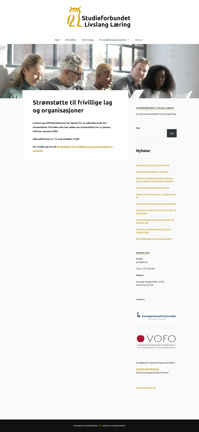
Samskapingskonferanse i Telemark (152, 171)
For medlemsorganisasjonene (113, 39)
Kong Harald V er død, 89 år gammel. (153, 165)
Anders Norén (118, 426)
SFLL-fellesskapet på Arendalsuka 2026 (154, 238)
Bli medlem (71, 39)
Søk (138, 128)
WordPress (91, 426)
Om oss (138, 39)
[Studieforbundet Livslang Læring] (99, 17)
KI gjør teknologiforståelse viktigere (152, 187)
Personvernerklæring (146, 387)
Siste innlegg (88, 39)
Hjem (57, 39)
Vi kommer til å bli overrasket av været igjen (156, 203)
